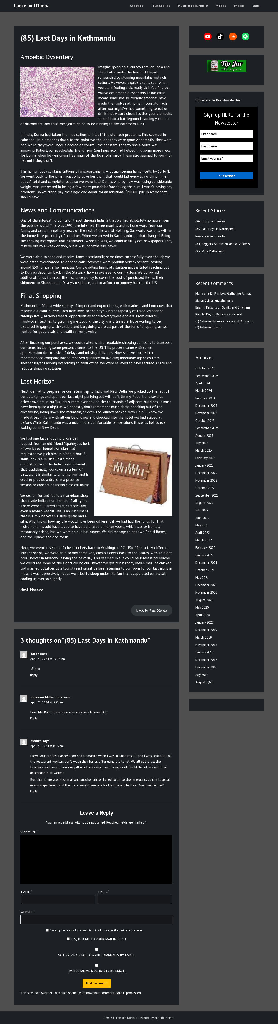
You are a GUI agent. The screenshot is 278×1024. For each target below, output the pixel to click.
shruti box (74, 453)
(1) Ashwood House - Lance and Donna (222, 321)
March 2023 (203, 450)
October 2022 (205, 488)
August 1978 (204, 682)
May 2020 (202, 607)
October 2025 (205, 368)
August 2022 (204, 503)
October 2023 (205, 421)
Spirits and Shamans (219, 300)
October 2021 (205, 570)
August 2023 (204, 436)
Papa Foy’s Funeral (229, 314)
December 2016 (206, 667)
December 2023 (206, 406)
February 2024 (205, 398)
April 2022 (202, 532)
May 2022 (202, 525)
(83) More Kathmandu (210, 251)
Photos (239, 6)
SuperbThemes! (164, 1018)
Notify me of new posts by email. (97, 971)
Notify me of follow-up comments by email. (96, 955)
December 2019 (206, 630)
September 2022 (206, 495)
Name (26, 891)
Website (27, 912)
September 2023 (206, 428)
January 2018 (204, 652)
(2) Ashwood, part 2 (208, 327)
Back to (151, 610)
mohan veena (113, 526)
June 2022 (202, 518)
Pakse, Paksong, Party (210, 236)
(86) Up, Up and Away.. (210, 221)
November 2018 (206, 645)
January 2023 (204, 465)
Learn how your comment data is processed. (109, 993)
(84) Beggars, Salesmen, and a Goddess (222, 244)
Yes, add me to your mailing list (98, 939)
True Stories (160, 6)
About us (136, 6)
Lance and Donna (32, 5)
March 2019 (203, 637)
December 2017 (206, 660)
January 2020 (204, 622)
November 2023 (206, 413)
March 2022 (203, 540)
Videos (221, 6)
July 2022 (201, 510)
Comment (29, 831)
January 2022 (204, 555)
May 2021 (202, 577)
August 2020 (204, 600)
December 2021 (206, 562)
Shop (256, 6)
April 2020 (202, 615)
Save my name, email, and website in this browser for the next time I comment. (97, 930)
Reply (34, 675)
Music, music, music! (193, 6)
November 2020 (206, 592)
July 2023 (201, 443)
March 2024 (203, 391)
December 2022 (206, 473)
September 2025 (206, 376)
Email (103, 891)
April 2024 (202, 383)
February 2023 (205, 458)
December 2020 (206, 585)
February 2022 (205, 547)
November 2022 (206, 480)
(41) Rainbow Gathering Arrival (229, 293)
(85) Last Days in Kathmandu (215, 229)
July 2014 (201, 675)
